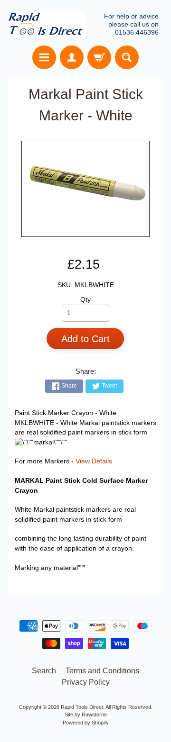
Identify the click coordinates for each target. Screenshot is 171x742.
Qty (85, 299)
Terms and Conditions (102, 671)
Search (44, 671)
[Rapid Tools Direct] (47, 24)
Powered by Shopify (86, 722)
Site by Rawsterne (86, 714)
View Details (94, 461)
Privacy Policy (86, 682)
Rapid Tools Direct (82, 707)
